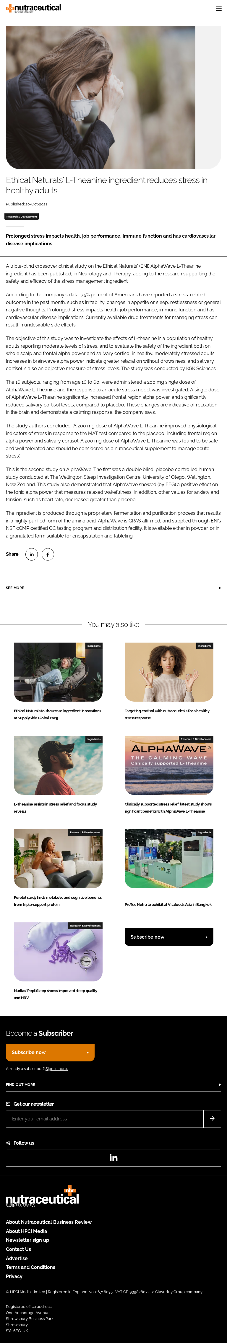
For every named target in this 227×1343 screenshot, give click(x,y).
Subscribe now (147, 937)
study (80, 266)
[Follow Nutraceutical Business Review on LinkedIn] (113, 1159)
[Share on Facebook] (48, 554)
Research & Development (22, 216)
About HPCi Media (26, 1231)
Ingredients (93, 645)
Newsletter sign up (27, 1240)
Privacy (14, 1276)
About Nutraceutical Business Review (49, 1222)
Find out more (20, 1085)
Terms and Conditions (30, 1267)
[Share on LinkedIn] (31, 554)
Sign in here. (57, 1068)
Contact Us (18, 1249)
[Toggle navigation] (218, 8)
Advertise (17, 1258)
